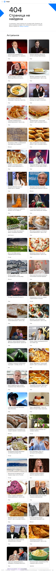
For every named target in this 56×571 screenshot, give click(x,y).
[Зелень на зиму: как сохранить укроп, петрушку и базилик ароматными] (17, 226)
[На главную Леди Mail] (7, 1)
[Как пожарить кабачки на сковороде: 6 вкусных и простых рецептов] (17, 94)
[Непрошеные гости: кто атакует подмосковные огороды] (39, 292)
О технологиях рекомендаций (31, 570)
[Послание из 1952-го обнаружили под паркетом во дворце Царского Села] (17, 138)
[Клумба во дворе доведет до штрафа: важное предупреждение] (39, 424)
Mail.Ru (2, 570)
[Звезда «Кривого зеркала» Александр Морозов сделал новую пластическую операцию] (17, 72)
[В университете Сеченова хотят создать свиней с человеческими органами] (17, 424)
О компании (7, 570)
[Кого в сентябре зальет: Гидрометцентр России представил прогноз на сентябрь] (17, 248)
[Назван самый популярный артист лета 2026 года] (39, 336)
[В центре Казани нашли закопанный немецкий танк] (39, 513)
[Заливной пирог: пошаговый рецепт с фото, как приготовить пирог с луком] (39, 116)
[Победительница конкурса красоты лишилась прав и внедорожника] (39, 469)
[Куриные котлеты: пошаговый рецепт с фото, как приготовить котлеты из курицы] (17, 513)
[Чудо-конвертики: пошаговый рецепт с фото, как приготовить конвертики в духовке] (39, 138)
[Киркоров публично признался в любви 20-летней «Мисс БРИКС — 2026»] (39, 160)
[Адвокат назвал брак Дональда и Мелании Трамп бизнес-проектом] (17, 336)
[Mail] (4, 1)
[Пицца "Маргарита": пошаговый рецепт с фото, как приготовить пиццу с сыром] (39, 358)
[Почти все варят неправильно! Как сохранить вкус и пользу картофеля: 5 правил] (39, 557)
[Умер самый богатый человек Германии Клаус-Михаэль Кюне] (17, 380)
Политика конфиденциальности (44, 570)
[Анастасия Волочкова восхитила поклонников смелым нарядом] (39, 270)
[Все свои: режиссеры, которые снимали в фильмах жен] (39, 491)
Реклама (13, 570)
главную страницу (23, 26)
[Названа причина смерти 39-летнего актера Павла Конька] (39, 49)
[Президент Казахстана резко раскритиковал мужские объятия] (39, 182)
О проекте (22, 570)
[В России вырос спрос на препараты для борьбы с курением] (39, 446)
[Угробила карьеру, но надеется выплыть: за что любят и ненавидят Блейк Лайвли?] (17, 204)
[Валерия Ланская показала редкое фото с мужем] (17, 182)
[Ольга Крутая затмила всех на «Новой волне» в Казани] (17, 535)
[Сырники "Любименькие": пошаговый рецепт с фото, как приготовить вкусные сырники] (17, 116)
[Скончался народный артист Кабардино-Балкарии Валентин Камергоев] (17, 557)
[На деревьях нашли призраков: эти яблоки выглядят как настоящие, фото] (17, 446)
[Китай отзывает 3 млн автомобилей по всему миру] (17, 270)
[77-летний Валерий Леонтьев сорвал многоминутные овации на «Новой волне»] (39, 204)
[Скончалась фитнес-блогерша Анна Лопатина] (17, 402)
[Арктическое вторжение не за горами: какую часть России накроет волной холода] (17, 469)
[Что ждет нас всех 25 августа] (17, 292)
